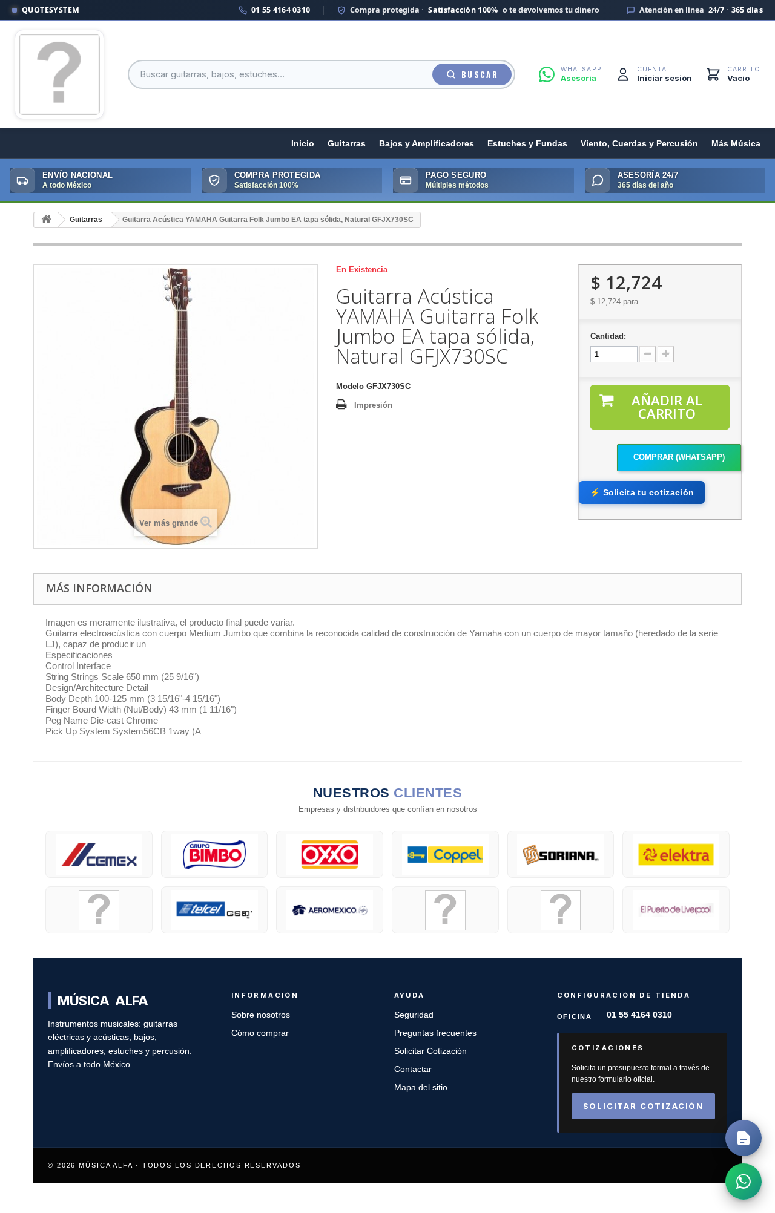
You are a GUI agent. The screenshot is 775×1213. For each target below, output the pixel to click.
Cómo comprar (260, 1033)
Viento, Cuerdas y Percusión (639, 143)
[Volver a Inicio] (46, 219)
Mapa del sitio (420, 1087)
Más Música (735, 143)
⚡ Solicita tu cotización (642, 492)
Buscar (479, 74)
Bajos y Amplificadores (426, 143)
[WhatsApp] (743, 1181)
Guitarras (347, 143)
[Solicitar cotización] (743, 1138)
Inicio (302, 143)
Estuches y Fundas (527, 143)
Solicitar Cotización (430, 1051)
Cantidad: (608, 336)
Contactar (413, 1069)
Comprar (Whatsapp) (679, 457)
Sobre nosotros (260, 1014)
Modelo (350, 386)
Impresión (373, 405)
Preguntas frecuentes (435, 1033)
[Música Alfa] (59, 74)
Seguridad (414, 1014)
